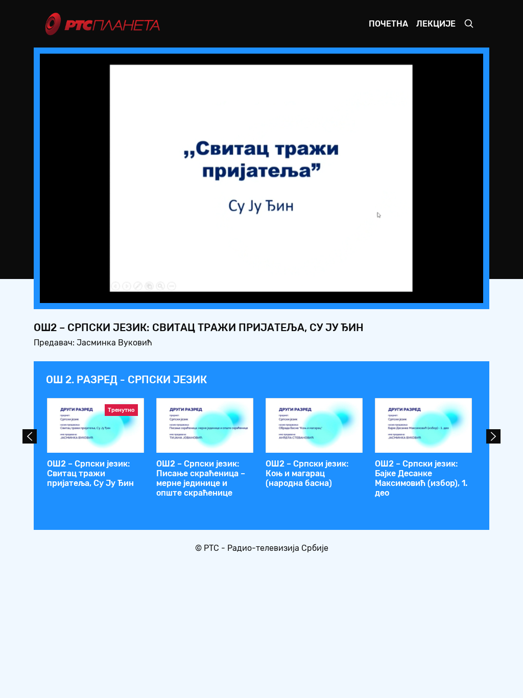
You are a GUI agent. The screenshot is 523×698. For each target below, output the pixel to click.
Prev (29, 436)
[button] (411, 292)
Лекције (436, 24)
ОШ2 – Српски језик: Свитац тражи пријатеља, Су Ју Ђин (90, 473)
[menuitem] (440, 292)
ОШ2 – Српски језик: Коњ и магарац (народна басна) (307, 473)
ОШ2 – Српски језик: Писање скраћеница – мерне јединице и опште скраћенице (200, 478)
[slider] (233, 292)
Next (493, 436)
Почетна (388, 24)
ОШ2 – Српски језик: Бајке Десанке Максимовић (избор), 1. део (421, 478)
